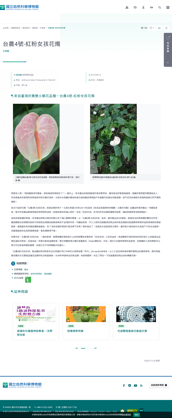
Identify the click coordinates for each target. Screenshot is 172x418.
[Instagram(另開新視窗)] (129, 385)
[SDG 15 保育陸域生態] (28, 280)
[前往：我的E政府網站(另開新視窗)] (141, 411)
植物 (26, 269)
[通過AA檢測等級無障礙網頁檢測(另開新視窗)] (132, 411)
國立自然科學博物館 (19, 7)
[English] (151, 7)
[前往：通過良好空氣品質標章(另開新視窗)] (122, 411)
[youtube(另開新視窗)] (135, 385)
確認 (137, 415)
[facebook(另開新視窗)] (124, 385)
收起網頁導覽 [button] (157, 385)
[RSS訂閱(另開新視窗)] (141, 385)
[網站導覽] (127, 7)
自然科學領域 (36, 274)
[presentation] (77, 348)
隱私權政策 (126, 415)
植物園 (34, 28)
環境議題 (48, 274)
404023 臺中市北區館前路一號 (18, 407)
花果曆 (42, 28)
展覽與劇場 (15, 28)
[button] (159, 7)
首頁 (7, 28)
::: (122, 7)
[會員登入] (143, 7)
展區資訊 (26, 28)
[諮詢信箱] (135, 7)
